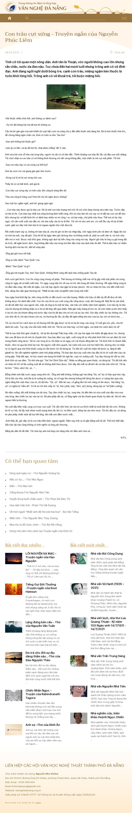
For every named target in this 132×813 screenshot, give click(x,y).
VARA (38, 803)
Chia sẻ (119, 52)
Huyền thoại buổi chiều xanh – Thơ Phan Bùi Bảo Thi (39, 499)
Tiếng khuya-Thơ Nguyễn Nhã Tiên (29, 492)
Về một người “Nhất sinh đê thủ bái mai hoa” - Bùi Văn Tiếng (44, 512)
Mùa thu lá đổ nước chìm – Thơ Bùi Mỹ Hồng (35, 525)
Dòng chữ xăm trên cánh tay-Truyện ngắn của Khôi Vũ (40, 531)
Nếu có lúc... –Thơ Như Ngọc (26, 479)
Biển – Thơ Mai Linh (20, 486)
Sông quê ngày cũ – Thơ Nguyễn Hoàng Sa (34, 473)
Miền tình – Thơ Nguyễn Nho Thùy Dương (33, 518)
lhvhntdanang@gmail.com (26, 786)
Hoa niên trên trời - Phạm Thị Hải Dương (32, 505)
